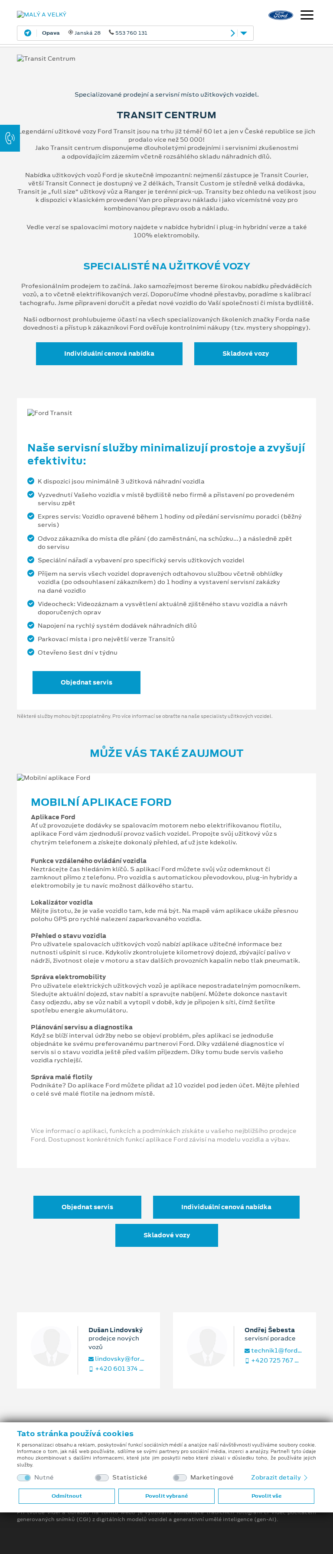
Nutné (44, 1477)
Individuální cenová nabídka (109, 353)
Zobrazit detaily (276, 1477)
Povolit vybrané (166, 1495)
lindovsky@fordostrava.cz (120, 1359)
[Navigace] (307, 16)
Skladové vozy (245, 353)
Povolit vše (266, 1495)
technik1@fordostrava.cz (276, 1350)
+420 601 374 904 (120, 1369)
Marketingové (212, 1477)
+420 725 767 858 (276, 1360)
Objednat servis (86, 682)
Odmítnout (67, 1495)
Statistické (129, 1477)
